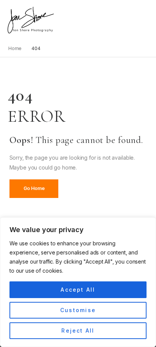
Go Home (34, 188)
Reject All (77, 330)
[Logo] (31, 20)
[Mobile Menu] (58, 20)
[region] (78, 282)
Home (15, 48)
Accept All (78, 289)
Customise (78, 310)
